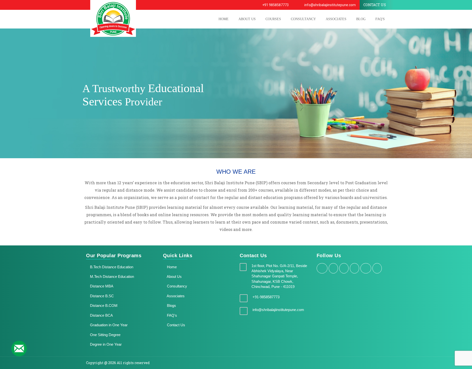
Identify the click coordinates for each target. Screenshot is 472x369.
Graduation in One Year (108, 325)
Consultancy (303, 19)
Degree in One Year (105, 344)
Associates (336, 19)
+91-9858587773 (266, 297)
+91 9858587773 (275, 5)
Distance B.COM (103, 305)
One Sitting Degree (104, 335)
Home (171, 267)
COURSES (273, 19)
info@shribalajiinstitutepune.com (330, 5)
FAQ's (380, 19)
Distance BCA (101, 315)
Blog (361, 19)
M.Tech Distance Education (111, 276)
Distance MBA (101, 286)
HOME (224, 19)
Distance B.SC (101, 296)
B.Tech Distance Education (111, 267)
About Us (174, 276)
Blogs (171, 305)
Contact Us (175, 325)
